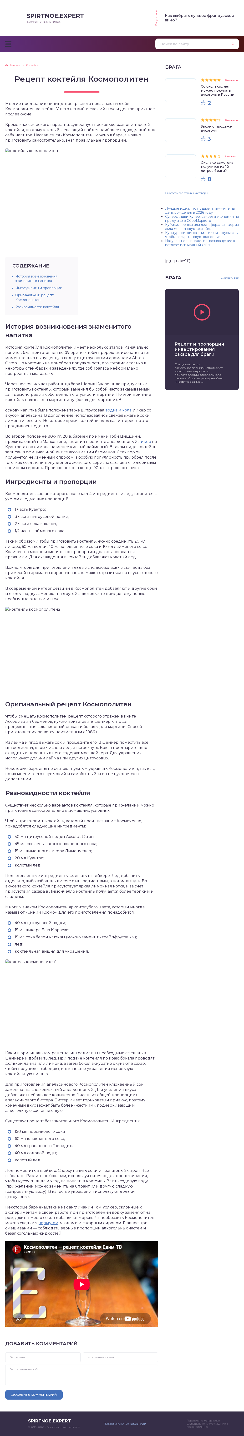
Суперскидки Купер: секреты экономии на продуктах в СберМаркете (202, 218)
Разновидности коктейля (37, 307)
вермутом (48, 1223)
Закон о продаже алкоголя (216, 128)
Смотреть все (230, 277)
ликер (144, 441)
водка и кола (118, 410)
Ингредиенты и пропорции (38, 288)
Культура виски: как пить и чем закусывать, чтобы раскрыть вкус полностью (201, 235)
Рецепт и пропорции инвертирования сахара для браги (199, 349)
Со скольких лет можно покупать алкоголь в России (217, 90)
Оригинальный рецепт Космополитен (34, 297)
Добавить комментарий (34, 1394)
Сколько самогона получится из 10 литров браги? (217, 166)
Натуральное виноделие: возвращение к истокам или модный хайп (200, 243)
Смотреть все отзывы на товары (186, 193)
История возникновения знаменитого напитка (36, 278)
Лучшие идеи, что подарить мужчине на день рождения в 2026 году (200, 210)
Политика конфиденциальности (125, 1423)
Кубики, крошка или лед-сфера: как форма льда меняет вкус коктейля (202, 227)
